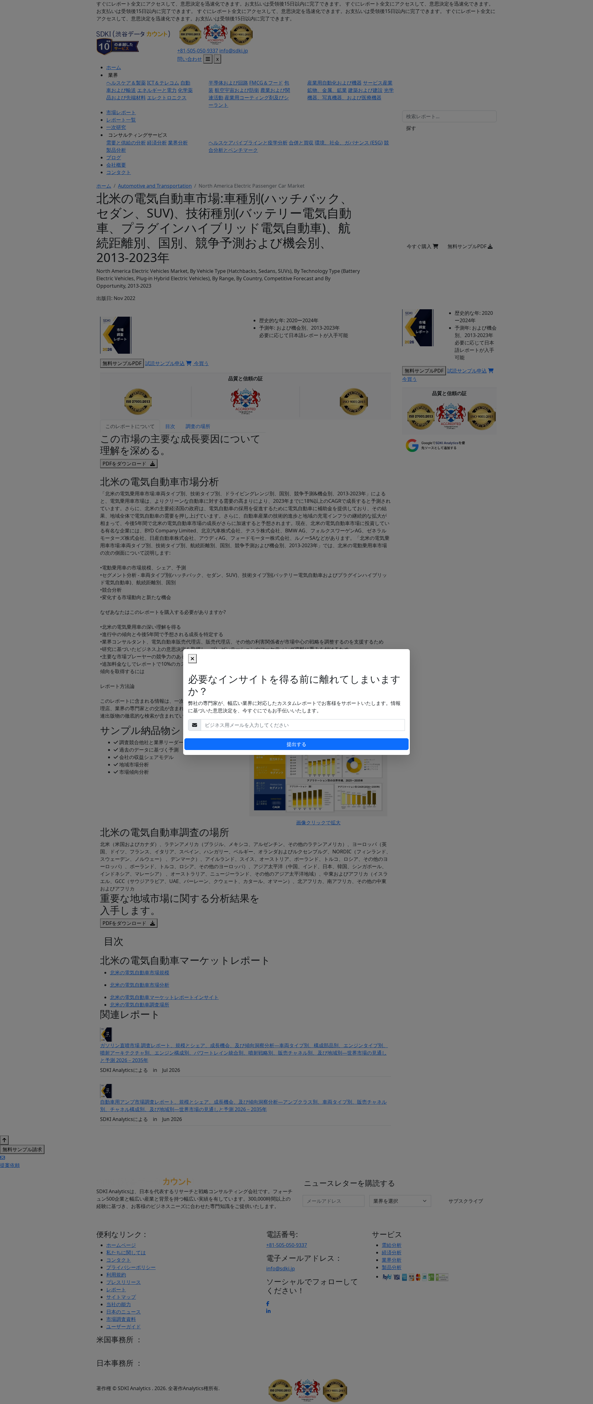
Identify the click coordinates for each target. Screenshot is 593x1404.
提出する (296, 744)
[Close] (192, 658)
